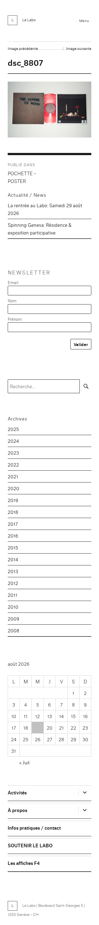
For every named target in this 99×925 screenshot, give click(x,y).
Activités (17, 792)
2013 (13, 571)
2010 (13, 606)
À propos (17, 810)
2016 (13, 535)
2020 (13, 488)
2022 (13, 464)
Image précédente (23, 48)
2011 (12, 595)
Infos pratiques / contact (34, 827)
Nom (12, 300)
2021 (13, 476)
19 (37, 727)
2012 (13, 583)
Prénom (15, 319)
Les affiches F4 (24, 863)
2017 (13, 524)
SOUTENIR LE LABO (30, 845)
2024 (13, 441)
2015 (13, 547)
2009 (13, 618)
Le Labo (28, 19)
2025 (13, 429)
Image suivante (78, 48)
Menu (84, 20)
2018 (13, 512)
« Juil (24, 762)
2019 (13, 500)
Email (13, 282)
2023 (13, 452)
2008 (13, 630)
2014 (13, 559)
